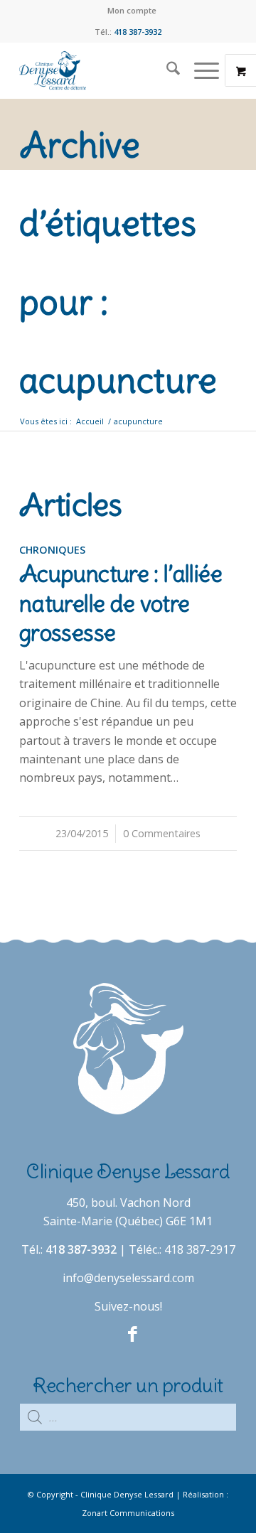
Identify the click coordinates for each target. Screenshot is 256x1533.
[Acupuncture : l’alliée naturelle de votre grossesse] (128, 569)
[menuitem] (132, 10)
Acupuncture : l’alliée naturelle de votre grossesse (120, 603)
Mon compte (131, 10)
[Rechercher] (166, 70)
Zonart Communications (128, 1512)
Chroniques (52, 549)
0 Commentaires (162, 833)
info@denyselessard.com (128, 1278)
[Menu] (199, 70)
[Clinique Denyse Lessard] (106, 70)
